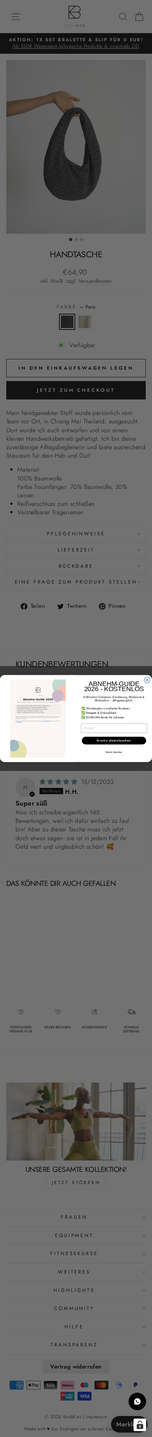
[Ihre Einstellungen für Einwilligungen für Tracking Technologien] (140, 1425)
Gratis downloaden (114, 740)
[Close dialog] (147, 680)
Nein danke (114, 752)
